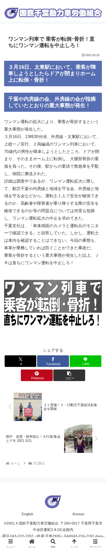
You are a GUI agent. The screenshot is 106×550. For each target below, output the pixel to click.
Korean (78, 514)
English (27, 514)
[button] (69, 375)
